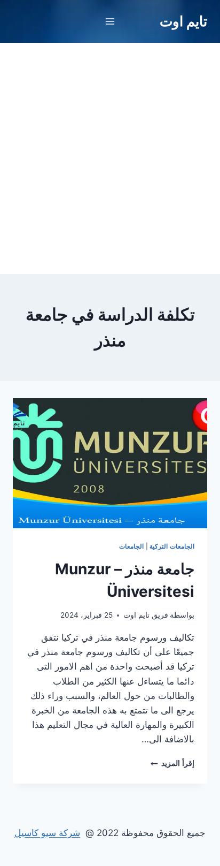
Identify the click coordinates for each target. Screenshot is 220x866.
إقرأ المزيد (172, 763)
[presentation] (110, 463)
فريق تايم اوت (145, 615)
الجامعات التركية (172, 546)
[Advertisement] (110, 158)
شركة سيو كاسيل (47, 832)
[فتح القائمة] (110, 21)
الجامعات (131, 546)
